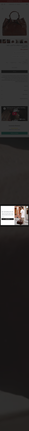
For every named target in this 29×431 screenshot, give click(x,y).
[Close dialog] (27, 207)
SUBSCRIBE (7, 219)
